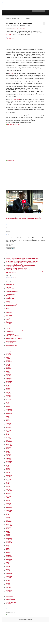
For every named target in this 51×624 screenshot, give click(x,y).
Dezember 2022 (9, 377)
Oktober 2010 (8, 575)
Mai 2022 (7, 386)
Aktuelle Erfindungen (16, 215)
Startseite (8, 11)
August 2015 (8, 496)
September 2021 (9, 398)
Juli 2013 (7, 528)
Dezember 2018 (9, 441)
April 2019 (8, 436)
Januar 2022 (8, 392)
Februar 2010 (8, 586)
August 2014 (8, 511)
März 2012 (8, 551)
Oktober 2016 (8, 476)
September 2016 (9, 478)
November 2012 (9, 539)
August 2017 (8, 462)
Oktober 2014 (8, 509)
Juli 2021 (7, 400)
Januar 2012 (8, 553)
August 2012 (8, 544)
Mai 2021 (7, 403)
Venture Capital (9, 322)
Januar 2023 (8, 375)
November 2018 (9, 443)
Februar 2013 (8, 535)
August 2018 (8, 447)
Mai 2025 (7, 357)
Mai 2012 (7, 548)
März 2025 (8, 360)
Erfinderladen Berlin (10, 334)
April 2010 (8, 583)
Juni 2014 (7, 514)
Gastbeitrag (14, 11)
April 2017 (8, 468)
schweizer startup (17, 218)
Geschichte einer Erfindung (11, 304)
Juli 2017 (7, 464)
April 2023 (8, 372)
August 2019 (8, 430)
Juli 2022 (7, 384)
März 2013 (8, 534)
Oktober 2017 (8, 459)
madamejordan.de (9, 596)
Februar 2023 (8, 374)
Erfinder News (8, 290)
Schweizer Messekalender (11, 344)
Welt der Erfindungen (10, 323)
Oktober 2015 (8, 493)
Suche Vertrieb (9, 315)
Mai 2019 (7, 434)
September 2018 (9, 445)
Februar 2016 (8, 487)
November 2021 (9, 395)
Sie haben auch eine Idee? (11, 14)
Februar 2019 (8, 438)
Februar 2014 (8, 518)
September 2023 (9, 370)
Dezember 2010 (9, 572)
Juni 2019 (7, 433)
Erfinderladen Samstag (10, 294)
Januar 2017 (8, 472)
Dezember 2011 (9, 555)
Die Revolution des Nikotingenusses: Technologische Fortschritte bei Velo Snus (22, 261)
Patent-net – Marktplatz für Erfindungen (14, 338)
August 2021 (8, 399)
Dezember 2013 (9, 521)
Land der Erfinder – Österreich (12, 337)
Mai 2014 (7, 516)
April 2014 (8, 517)
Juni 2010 (7, 580)
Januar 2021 (8, 408)
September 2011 (9, 559)
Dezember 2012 (9, 538)
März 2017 (8, 469)
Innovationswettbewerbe (11, 305)
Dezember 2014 (9, 506)
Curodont (7, 217)
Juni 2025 (7, 356)
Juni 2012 (7, 546)
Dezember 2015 (9, 490)
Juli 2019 (7, 431)
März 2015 (8, 502)
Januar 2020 (8, 424)
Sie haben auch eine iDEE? (11, 345)
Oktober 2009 (8, 591)
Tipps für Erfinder (9, 321)
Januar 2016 (8, 489)
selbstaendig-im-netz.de (10, 599)
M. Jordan (23, 28)
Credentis (11, 73)
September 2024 (9, 361)
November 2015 (9, 492)
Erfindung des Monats (10, 300)
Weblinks (7, 346)
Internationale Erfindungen (11, 306)
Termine (7, 319)
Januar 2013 (8, 537)
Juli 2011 (7, 562)
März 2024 (8, 365)
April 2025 (8, 358)
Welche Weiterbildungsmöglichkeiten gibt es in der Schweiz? (18, 264)
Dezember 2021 (9, 393)
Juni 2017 (7, 465)
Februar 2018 (8, 454)
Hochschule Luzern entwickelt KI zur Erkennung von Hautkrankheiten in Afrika (22, 258)
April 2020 (8, 420)
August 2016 (8, 479)
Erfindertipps (8, 297)
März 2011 (8, 567)
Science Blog (8, 598)
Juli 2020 (7, 416)
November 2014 (9, 507)
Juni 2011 (7, 563)
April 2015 (8, 500)
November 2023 (9, 368)
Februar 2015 (8, 503)
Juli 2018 (7, 448)
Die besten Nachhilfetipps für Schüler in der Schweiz (16, 268)
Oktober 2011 (8, 558)
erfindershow (8, 295)
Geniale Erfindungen (10, 302)
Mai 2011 (7, 565)
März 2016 (8, 486)
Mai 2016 (7, 483)
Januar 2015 (8, 504)
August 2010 (8, 577)
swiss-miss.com (9, 600)
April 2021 (8, 405)
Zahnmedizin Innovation (26, 218)
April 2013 (8, 532)
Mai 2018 (7, 451)
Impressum (25, 11)
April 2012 (8, 549)
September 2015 (9, 494)
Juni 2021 (7, 402)
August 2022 (8, 382)
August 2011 (8, 560)
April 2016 (8, 485)
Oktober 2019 (8, 427)
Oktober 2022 (8, 379)
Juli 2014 (7, 513)
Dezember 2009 (9, 589)
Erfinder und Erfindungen (11, 292)
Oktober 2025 (8, 353)
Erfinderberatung (9, 331)
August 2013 (8, 527)
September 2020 (9, 413)
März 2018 (8, 452)
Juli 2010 (7, 579)
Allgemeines (23, 215)
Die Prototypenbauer (10, 328)
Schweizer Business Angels (11, 341)
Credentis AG (8, 34)
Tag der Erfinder (9, 316)
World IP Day (8, 603)
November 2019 (9, 426)
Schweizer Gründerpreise (11, 342)
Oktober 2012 (8, 541)
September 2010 (9, 576)
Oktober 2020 (8, 412)
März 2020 (8, 422)
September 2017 (9, 461)
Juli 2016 (7, 480)
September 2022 (9, 381)
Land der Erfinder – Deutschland (12, 335)
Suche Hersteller (9, 312)
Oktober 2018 (8, 444)
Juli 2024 (7, 363)
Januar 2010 (8, 587)
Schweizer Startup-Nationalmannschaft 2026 (15, 259)
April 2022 (8, 388)
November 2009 (9, 590)
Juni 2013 (7, 530)
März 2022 (8, 389)
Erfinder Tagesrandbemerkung (12, 291)
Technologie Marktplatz (10, 318)
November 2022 (9, 378)
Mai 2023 (7, 371)
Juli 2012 (7, 545)
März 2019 (8, 437)
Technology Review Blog (11, 602)
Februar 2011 (8, 569)
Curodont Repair (16, 99)
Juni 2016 (7, 482)
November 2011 (9, 556)
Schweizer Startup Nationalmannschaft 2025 (15, 266)
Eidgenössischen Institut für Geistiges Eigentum (16, 330)
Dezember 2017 (9, 457)
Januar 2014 (8, 520)
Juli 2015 (7, 497)
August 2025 (8, 354)
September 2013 (9, 525)
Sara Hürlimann (12, 217)
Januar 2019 (8, 440)
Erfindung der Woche (10, 298)
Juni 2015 (7, 499)
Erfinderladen (8, 332)
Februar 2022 (8, 391)
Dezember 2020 (9, 409)
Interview (7, 308)
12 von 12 (7, 283)
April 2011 (8, 566)
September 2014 (9, 510)
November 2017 (9, 458)
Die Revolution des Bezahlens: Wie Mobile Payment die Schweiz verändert (21, 262)
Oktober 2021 (8, 396)
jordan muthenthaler (10, 309)
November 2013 (9, 523)
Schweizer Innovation (35, 217)
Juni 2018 (7, 450)
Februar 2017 (8, 471)
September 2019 (9, 429)
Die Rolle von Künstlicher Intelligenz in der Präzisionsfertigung (19, 269)
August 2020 (8, 414)
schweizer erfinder (19, 217)
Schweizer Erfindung (27, 217)
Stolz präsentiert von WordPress (25, 619)
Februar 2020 (8, 423)
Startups (27, 215)
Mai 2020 (7, 419)
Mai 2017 (7, 466)
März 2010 (8, 584)
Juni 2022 (7, 385)
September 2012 (9, 542)
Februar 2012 (8, 552)
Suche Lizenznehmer (10, 314)
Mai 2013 (7, 531)
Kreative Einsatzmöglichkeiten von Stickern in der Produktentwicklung (20, 265)
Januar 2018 (8, 455)
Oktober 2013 (8, 524)
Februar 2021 (8, 406)
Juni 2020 (7, 417)
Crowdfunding (8, 287)
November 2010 (9, 573)
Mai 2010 (7, 581)
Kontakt (19, 11)
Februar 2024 (8, 367)
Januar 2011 (8, 570)
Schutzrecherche (9, 339)
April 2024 (8, 364)
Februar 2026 (8, 351)
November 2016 (9, 475)
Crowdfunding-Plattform (10, 288)
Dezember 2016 (9, 473)
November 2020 (9, 410)
